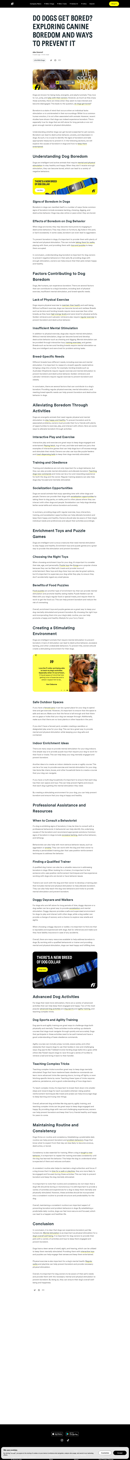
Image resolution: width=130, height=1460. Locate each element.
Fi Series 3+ (74, 4)
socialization (74, 908)
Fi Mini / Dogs (49, 4)
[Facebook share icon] (55, 60)
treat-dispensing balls (45, 454)
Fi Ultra (83, 4)
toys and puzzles (78, 245)
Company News (35, 4)
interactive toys (87, 1251)
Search (92, 4)
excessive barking (69, 835)
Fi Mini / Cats (62, 4)
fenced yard (49, 708)
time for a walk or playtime (63, 1171)
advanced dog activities (50, 1009)
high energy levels (59, 314)
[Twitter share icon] (51, 60)
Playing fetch (49, 445)
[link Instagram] (62, 1440)
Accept (119, 1453)
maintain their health (71, 305)
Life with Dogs (39, 60)
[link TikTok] (68, 1440)
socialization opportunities (82, 496)
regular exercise (87, 317)
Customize (105, 1453)
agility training (84, 1009)
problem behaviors (75, 1140)
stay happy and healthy (55, 420)
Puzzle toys (64, 565)
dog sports (69, 1009)
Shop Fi (114, 4)
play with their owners (57, 98)
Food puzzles (38, 591)
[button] (36, 675)
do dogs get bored (82, 104)
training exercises (73, 342)
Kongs (76, 565)
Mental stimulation (51, 1233)
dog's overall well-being (43, 1236)
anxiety (48, 848)
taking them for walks (85, 242)
